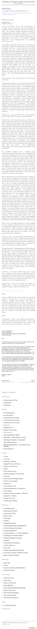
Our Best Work (8, 415)
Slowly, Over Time (9, 498)
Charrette (7, 476)
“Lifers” (6, 456)
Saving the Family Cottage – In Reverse (16, 493)
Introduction (7, 402)
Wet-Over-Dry (8, 432)
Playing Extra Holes (10, 523)
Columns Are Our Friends (12, 422)
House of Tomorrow (10, 583)
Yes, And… (7, 459)
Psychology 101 (9, 449)
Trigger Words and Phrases (12, 464)
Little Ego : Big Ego (10, 461)
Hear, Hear (7, 548)
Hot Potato (7, 405)
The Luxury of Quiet (10, 595)
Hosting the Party (9, 570)
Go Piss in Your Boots (11, 481)
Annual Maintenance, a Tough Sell (14, 488)
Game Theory (8, 491)
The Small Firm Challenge (12, 543)
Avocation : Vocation (10, 496)
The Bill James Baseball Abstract (14, 550)
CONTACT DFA (6, 624)
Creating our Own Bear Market (13, 535)
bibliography (6, 609)
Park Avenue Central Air (11, 597)
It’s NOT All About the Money (13, 528)
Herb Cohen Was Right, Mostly (13, 478)
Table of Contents (8, 392)
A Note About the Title (10, 400)
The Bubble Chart (9, 508)
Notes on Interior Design (11, 555)
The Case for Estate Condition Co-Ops (16, 552)
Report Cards (8, 516)
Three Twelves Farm (10, 471)
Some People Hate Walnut (27, 382)
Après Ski (7, 563)
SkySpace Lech (8, 427)
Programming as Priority (11, 418)
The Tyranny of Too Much (12, 420)
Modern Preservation (8, 382)
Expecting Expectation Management (15, 525)
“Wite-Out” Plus (9, 578)
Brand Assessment (10, 590)
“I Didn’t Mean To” (9, 545)
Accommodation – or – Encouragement (16, 533)
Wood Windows (9, 585)
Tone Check (7, 580)
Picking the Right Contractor (13, 538)
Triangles (6, 540)
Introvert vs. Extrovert (10, 466)
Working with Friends (10, 511)
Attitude (6, 521)
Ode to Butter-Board (10, 442)
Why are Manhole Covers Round (14, 473)
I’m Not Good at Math (10, 501)
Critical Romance (9, 413)
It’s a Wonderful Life (10, 605)
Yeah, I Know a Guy (10, 486)
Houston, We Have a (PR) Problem (14, 568)
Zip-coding (7, 518)
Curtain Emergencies (10, 530)
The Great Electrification (11, 593)
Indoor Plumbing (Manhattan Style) (15, 588)
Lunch (6, 565)
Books (6, 469)
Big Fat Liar (7, 483)
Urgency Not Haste (10, 513)
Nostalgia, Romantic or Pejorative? (15, 440)
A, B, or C (7, 425)
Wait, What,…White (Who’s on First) (15, 437)
